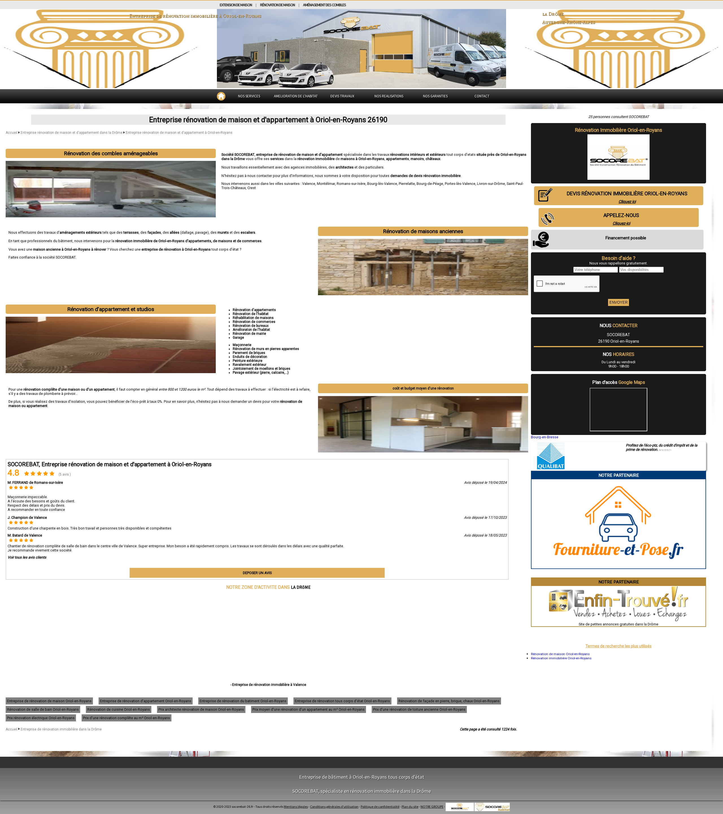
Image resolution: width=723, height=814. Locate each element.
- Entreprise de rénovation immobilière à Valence (268, 685)
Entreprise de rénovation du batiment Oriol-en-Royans (243, 701)
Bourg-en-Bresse (544, 437)
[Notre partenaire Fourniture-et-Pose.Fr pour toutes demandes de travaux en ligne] (618, 566)
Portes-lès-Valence (460, 183)
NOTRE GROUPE (432, 806)
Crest (251, 188)
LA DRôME (301, 587)
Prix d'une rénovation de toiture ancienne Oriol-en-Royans (419, 709)
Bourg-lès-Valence (382, 183)
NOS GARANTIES (435, 96)
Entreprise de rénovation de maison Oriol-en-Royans (49, 701)
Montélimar (326, 183)
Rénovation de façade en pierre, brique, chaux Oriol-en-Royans (449, 701)
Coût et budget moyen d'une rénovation (423, 388)
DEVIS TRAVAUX (342, 96)
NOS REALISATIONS (388, 96)
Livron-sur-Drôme (491, 183)
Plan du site (410, 806)
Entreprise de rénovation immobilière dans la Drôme (61, 729)
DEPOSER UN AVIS (257, 573)
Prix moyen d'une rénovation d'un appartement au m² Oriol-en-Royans (308, 709)
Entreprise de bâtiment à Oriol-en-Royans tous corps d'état (361, 777)
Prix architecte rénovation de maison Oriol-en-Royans (201, 709)
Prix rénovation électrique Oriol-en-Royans (41, 718)
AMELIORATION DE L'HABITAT (296, 96)
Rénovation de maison (277, 4)
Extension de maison (236, 4)
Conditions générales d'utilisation (334, 806)
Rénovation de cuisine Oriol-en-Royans (118, 709)
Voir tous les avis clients (27, 557)
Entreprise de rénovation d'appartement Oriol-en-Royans (145, 701)
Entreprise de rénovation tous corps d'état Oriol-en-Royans (342, 701)
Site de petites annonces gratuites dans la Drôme (618, 624)
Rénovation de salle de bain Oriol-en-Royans (43, 709)
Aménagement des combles (324, 4)
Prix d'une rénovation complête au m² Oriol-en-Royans (126, 718)
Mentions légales (296, 806)
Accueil (12, 133)
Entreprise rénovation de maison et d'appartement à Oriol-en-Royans (179, 133)
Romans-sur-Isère (351, 183)
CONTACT (481, 96)
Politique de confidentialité (380, 806)
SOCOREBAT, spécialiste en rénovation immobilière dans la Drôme (361, 791)
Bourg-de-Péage (430, 183)
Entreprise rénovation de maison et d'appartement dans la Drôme (72, 133)
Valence (308, 183)
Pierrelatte (407, 183)
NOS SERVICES (249, 96)
